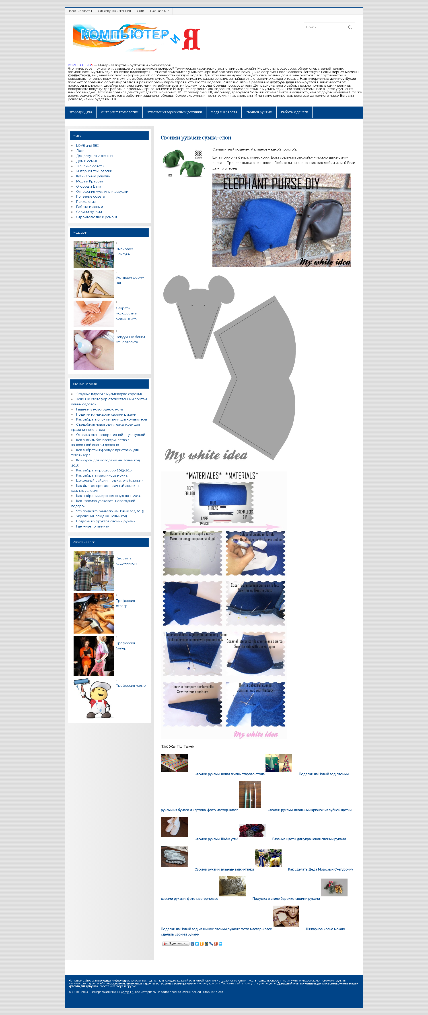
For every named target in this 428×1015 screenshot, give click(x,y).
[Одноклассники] (202, 944)
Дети (140, 11)
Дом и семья (86, 161)
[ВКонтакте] (192, 944)
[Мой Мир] (206, 944)
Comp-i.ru (127, 992)
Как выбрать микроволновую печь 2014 (108, 496)
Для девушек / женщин (114, 11)
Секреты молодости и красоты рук (126, 313)
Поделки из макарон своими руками (106, 414)
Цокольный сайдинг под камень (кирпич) (109, 481)
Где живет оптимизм (92, 526)
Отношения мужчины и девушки (174, 112)
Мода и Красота (224, 112)
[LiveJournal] (211, 944)
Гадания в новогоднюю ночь (99, 409)
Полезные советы (80, 11)
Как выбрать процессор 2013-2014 (104, 470)
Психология (86, 202)
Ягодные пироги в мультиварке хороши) (109, 394)
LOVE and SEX (159, 11)
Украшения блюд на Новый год (101, 516)
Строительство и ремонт (96, 217)
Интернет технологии (119, 112)
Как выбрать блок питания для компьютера (111, 419)
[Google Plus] (216, 944)
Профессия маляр (131, 686)
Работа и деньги (294, 112)
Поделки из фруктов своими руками (106, 521)
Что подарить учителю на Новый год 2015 (110, 511)
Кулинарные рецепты (93, 176)
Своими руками (259, 112)
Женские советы (90, 166)
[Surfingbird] (220, 944)
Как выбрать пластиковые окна (102, 475)
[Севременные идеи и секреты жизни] (138, 51)
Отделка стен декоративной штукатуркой (110, 435)
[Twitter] (197, 944)
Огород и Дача (80, 112)
